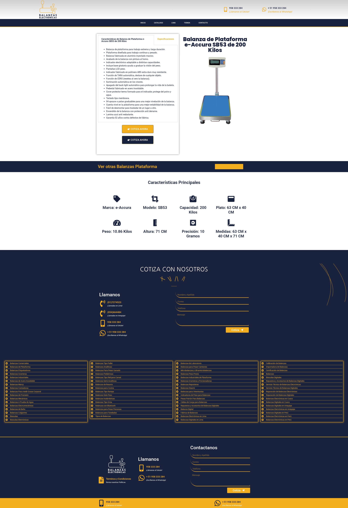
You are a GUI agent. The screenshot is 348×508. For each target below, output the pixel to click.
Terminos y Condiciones (118, 478)
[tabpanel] (138, 83)
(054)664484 (114, 312)
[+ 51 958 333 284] (264, 9)
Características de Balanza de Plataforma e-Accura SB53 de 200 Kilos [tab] (123, 40)
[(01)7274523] (102, 303)
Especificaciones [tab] (166, 39)
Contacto (203, 23)
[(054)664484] (102, 313)
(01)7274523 (114, 302)
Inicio (143, 23)
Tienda (187, 23)
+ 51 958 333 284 (277, 8)
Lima (173, 23)
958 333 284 (236, 8)
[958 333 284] (225, 9)
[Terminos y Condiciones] (101, 480)
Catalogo (158, 23)
